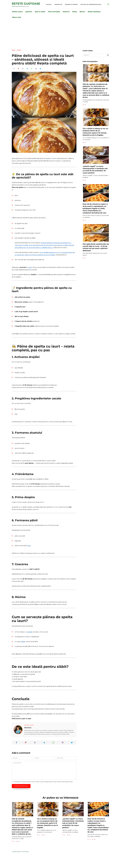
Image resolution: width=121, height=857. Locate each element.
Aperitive (28, 11)
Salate (74, 11)
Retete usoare (17, 11)
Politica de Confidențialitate (90, 4)
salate (23, 641)
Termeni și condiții (71, 4)
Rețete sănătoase (94, 11)
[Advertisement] (60, 36)
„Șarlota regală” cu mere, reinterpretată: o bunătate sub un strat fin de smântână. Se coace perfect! (95, 169)
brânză (29, 632)
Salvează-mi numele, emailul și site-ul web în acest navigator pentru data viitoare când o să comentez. (43, 781)
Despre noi (58, 4)
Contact (49, 4)
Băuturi (82, 11)
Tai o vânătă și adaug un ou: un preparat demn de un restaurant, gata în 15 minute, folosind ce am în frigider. (95, 131)
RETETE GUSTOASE (26, 3)
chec (29, 545)
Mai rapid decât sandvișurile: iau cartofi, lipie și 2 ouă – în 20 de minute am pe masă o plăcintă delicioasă (96, 247)
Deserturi (66, 11)
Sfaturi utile (16, 17)
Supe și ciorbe (40, 11)
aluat (30, 267)
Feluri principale (54, 11)
